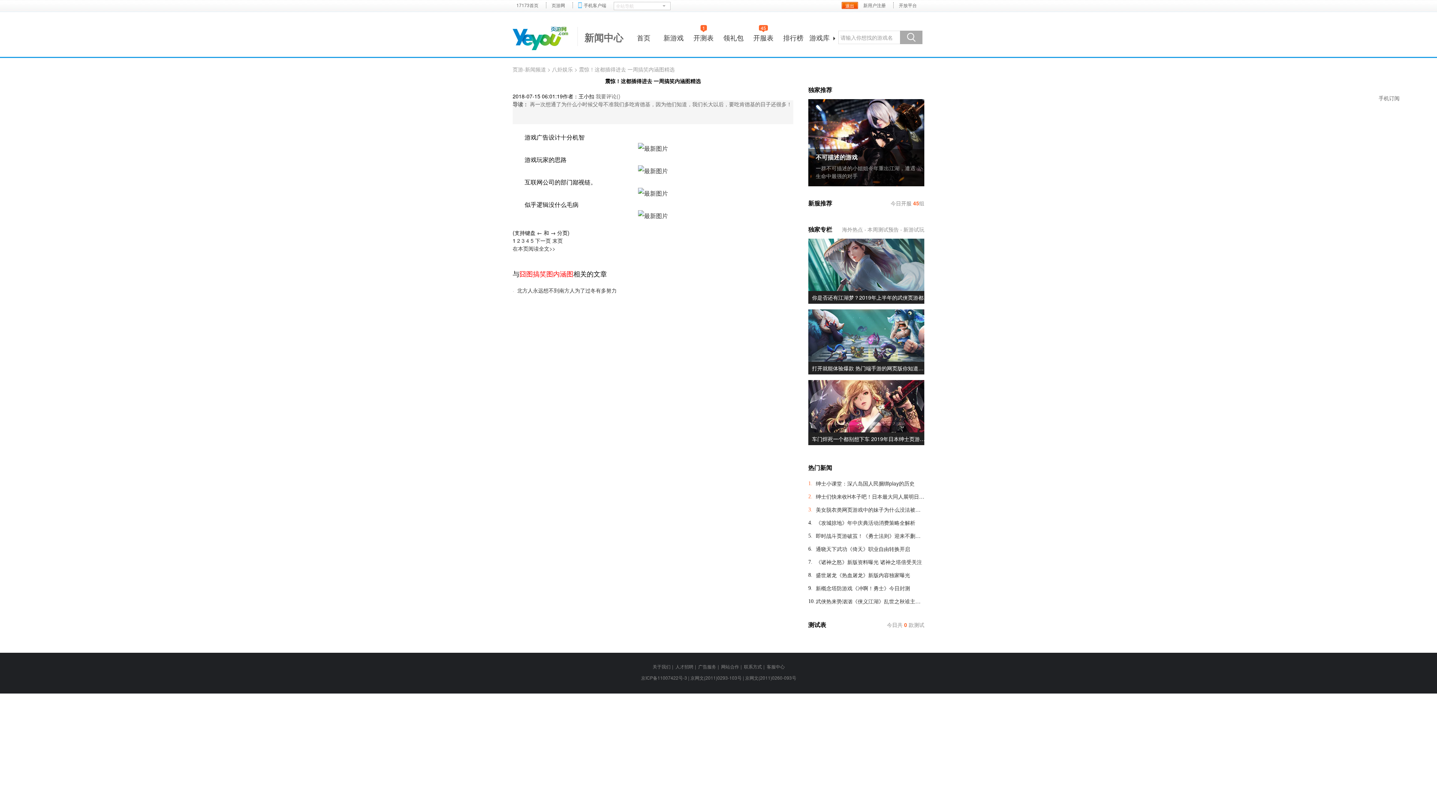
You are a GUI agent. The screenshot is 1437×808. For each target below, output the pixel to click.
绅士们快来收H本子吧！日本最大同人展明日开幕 (870, 496)
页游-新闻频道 (529, 69)
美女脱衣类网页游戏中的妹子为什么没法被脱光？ (870, 509)
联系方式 (753, 666)
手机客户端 (595, 5)
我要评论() (608, 96)
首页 (643, 37)
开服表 (763, 36)
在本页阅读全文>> (534, 248)
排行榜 (793, 37)
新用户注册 (874, 5)
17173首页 (527, 5)
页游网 (558, 5)
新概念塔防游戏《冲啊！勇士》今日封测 (863, 588)
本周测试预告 (883, 229)
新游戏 (673, 37)
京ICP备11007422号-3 (664, 677)
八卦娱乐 (562, 69)
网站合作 (730, 666)
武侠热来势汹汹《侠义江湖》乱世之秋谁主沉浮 (870, 601)
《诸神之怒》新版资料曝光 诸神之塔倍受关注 (869, 562)
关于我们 (662, 666)
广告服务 (707, 666)
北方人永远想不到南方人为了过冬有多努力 (567, 290)
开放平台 (908, 5)
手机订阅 (1389, 98)
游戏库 (819, 37)
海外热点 (852, 229)
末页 (557, 240)
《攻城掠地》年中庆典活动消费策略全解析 (865, 522)
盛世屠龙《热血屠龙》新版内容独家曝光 (863, 575)
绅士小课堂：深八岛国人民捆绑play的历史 (865, 483)
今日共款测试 (905, 624)
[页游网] (540, 38)
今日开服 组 (907, 203)
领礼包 (733, 37)
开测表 (703, 36)
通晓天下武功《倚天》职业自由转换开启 (863, 549)
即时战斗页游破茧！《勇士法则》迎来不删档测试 (870, 535)
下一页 (543, 240)
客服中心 (776, 666)
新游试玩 (913, 229)
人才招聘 (684, 666)
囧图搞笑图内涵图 (546, 273)
